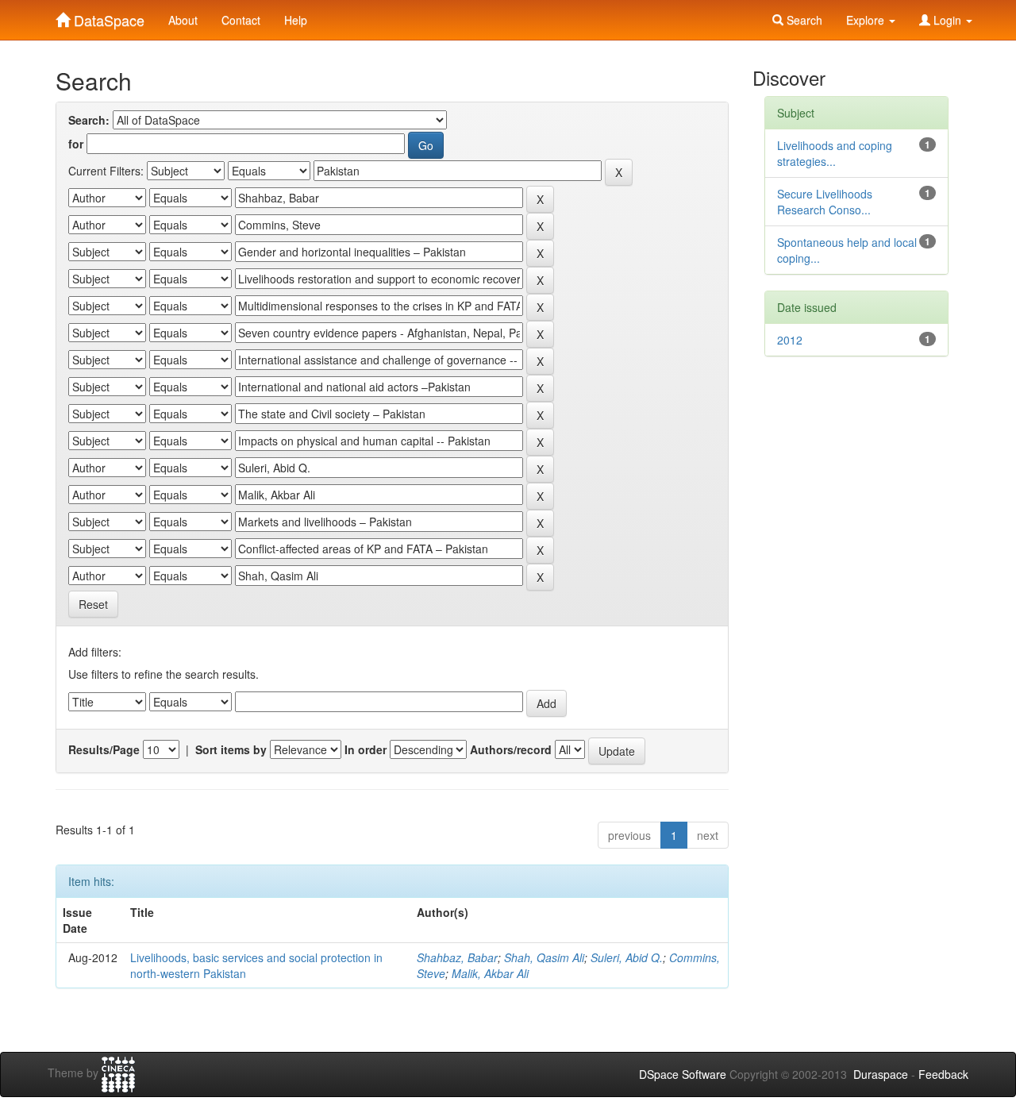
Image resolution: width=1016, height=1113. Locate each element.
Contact (240, 20)
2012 (789, 340)
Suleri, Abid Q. (627, 957)
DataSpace (107, 17)
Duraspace (880, 1074)
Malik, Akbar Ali (490, 973)
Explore (866, 20)
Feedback (943, 1074)
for (75, 144)
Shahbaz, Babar (457, 957)
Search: (89, 120)
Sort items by (231, 749)
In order (365, 749)
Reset (93, 604)
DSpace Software (682, 1074)
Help (295, 20)
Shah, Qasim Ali (544, 957)
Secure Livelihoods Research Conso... (824, 202)
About (183, 20)
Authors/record (511, 749)
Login (947, 20)
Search (802, 20)
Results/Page (104, 749)
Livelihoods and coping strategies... (834, 153)
